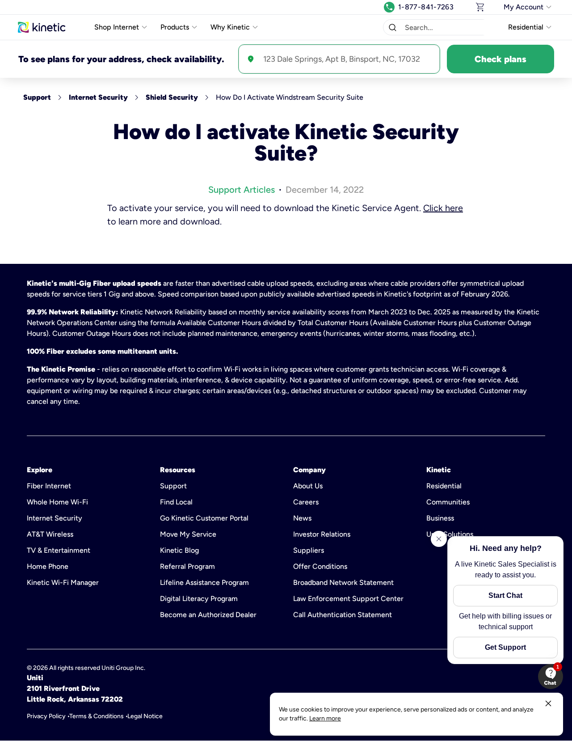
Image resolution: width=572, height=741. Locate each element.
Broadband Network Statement (343, 582)
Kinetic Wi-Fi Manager (63, 582)
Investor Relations (321, 534)
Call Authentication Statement (342, 614)
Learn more (325, 718)
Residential (444, 486)
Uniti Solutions (449, 534)
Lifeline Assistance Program (204, 582)
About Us (308, 486)
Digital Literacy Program (199, 598)
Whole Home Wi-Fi (57, 502)
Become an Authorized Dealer (208, 614)
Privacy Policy (46, 716)
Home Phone (47, 566)
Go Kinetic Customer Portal (204, 518)
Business (440, 518)
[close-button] (548, 703)
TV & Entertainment (58, 550)
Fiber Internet (49, 486)
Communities (448, 502)
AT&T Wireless (50, 534)
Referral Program (187, 566)
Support (37, 97)
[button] (392, 27)
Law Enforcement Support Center (348, 598)
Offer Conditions (320, 566)
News (302, 518)
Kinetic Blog (179, 550)
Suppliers (308, 550)
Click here (443, 208)
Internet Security (98, 97)
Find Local (176, 502)
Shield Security (172, 97)
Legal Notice (145, 716)
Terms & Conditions (96, 716)
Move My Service (188, 534)
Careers (306, 502)
